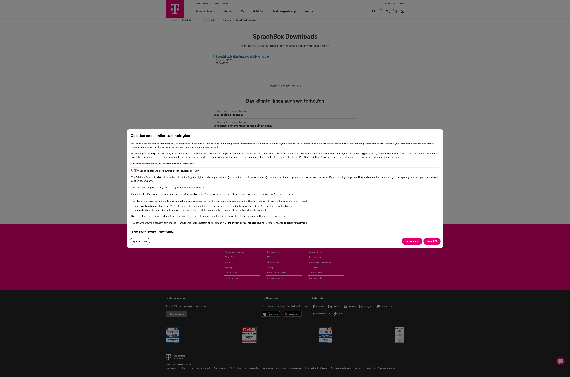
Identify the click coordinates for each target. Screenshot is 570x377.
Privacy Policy (138, 231)
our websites (316, 177)
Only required (412, 241)
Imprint (152, 231)
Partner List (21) (166, 231)
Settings (142, 241)
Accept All (432, 241)
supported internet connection (364, 177)
